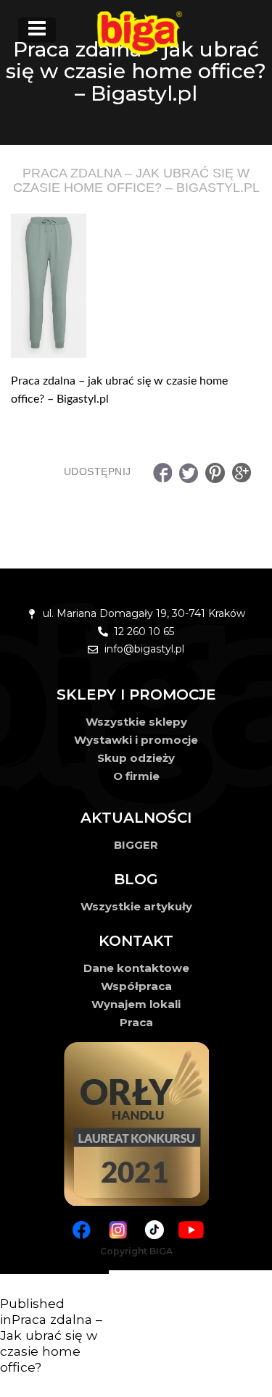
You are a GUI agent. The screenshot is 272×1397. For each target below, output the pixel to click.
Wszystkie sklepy (136, 722)
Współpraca (136, 986)
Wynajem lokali (136, 1004)
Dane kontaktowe (136, 968)
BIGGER (136, 845)
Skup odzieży (136, 758)
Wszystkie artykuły (136, 906)
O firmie (136, 776)
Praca (136, 1022)
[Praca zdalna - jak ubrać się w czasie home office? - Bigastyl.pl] (136, 286)
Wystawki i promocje (136, 740)
